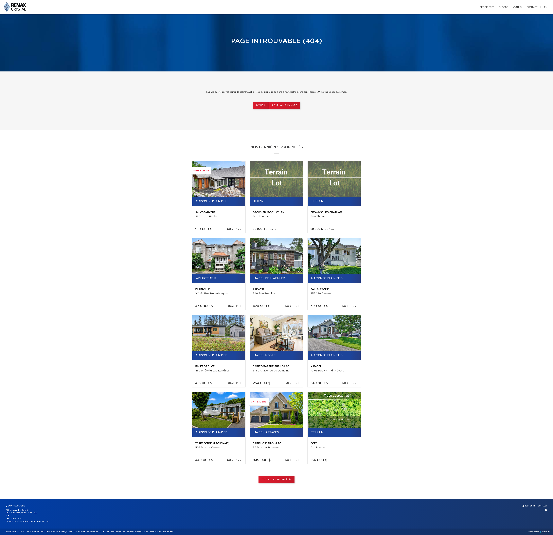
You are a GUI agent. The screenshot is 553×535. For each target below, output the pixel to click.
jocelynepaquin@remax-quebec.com (31, 521)
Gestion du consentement (161, 532)
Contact (532, 7)
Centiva (545, 532)
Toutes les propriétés (276, 480)
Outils (517, 7)
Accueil (261, 105)
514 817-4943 (17, 518)
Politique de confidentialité (112, 532)
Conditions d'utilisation (137, 532)
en (545, 7)
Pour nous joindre (284, 105)
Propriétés (487, 7)
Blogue (503, 7)
